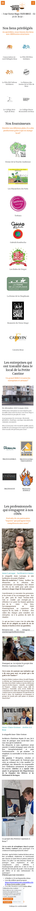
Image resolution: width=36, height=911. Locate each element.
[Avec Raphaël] (18, 337)
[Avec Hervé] (18, 230)
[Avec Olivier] (18, 149)
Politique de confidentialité (18, 906)
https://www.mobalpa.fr (9, 459)
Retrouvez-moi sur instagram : (18, 630)
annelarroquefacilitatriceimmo (13, 632)
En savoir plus (12, 896)
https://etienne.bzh (9, 488)
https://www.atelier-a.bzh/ (16, 884)
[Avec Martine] (18, 284)
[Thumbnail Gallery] (18, 176)
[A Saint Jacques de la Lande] (18, 311)
